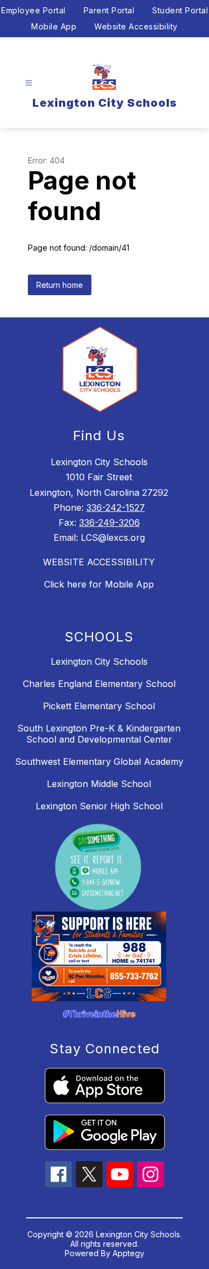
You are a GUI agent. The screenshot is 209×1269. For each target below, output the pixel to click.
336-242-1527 (115, 507)
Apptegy (128, 1253)
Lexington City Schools (99, 661)
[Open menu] (28, 83)
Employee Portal (33, 10)
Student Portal (180, 10)
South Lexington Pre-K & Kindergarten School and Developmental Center (99, 734)
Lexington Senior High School (99, 806)
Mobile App (53, 26)
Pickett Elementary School (99, 705)
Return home (59, 285)
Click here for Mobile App (99, 584)
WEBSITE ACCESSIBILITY (99, 562)
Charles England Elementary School (99, 683)
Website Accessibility (136, 26)
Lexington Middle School (99, 783)
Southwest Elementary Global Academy (99, 761)
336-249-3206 (109, 522)
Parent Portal (109, 10)
